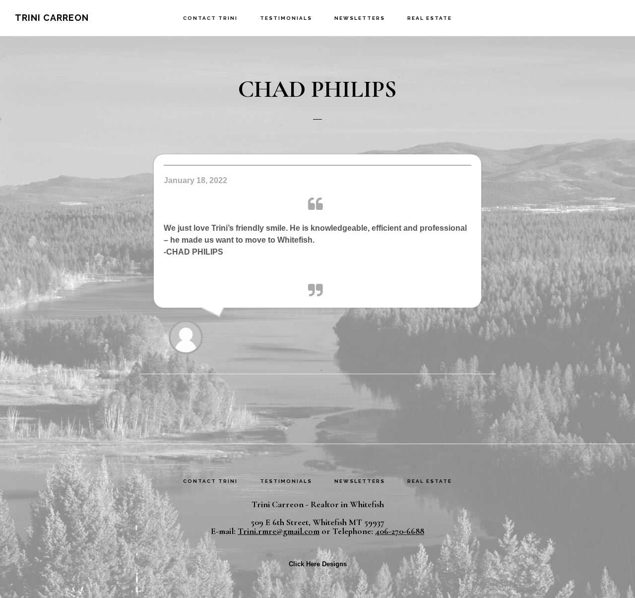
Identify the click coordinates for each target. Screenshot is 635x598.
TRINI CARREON (52, 17)
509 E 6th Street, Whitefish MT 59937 (317, 522)
